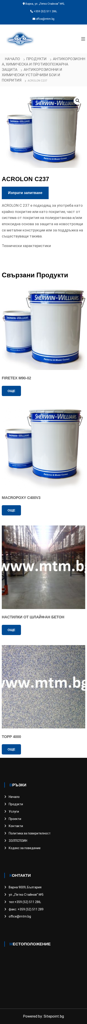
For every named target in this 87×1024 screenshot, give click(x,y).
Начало (12, 59)
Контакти (16, 826)
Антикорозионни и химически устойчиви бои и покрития (32, 74)
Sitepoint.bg (54, 1016)
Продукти (16, 804)
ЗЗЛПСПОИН (18, 840)
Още (11, 391)
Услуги (14, 811)
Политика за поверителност (30, 833)
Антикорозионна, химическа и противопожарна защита (43, 64)
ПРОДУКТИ (36, 59)
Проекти (15, 819)
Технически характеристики (26, 245)
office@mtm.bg (20, 916)
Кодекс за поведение (25, 848)
